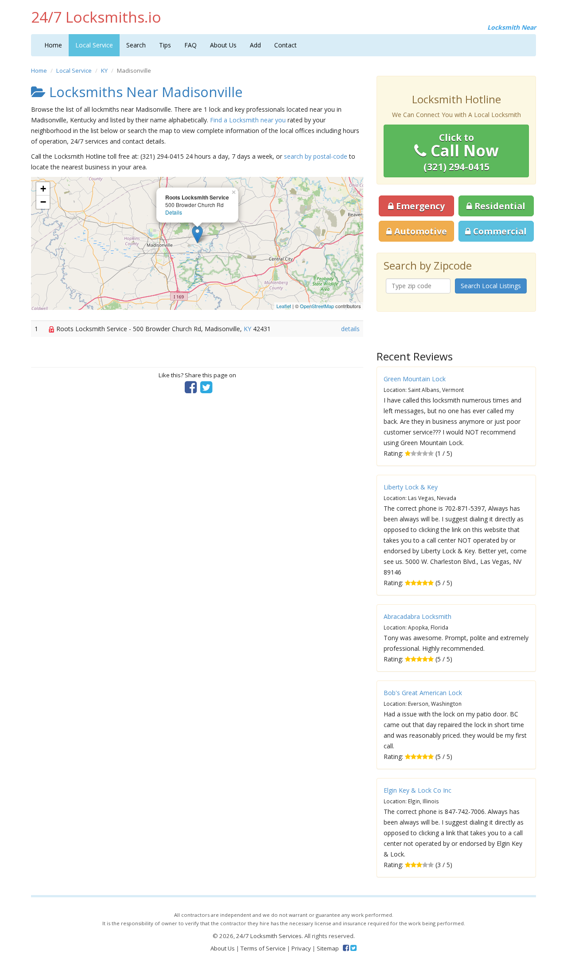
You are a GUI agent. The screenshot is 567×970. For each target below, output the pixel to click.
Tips (165, 45)
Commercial (499, 231)
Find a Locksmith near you (248, 120)
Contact (285, 45)
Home (53, 45)
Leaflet (283, 305)
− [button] (43, 201)
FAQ (190, 45)
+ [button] (43, 188)
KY (104, 70)
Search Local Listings (491, 286)
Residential (498, 206)
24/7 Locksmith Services (269, 936)
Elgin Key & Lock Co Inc (417, 790)
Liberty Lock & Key (411, 487)
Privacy (301, 948)
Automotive (419, 231)
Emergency (419, 206)
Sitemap (328, 948)
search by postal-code (315, 156)
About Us (223, 45)
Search (136, 45)
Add (255, 45)
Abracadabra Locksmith (417, 616)
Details (173, 212)
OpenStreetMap (317, 305)
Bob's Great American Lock (423, 692)
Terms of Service (263, 948)
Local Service (94, 45)
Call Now (461, 152)
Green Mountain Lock (415, 379)
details (350, 329)
